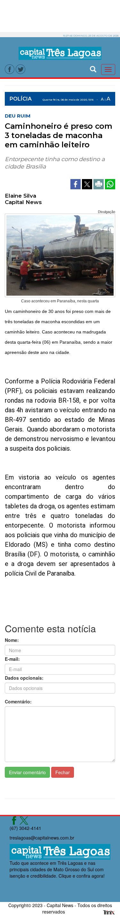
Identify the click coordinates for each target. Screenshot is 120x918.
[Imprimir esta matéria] (99, 183)
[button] (93, 68)
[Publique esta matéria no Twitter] (87, 183)
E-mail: (12, 659)
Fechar (62, 772)
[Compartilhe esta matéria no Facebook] (76, 183)
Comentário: (18, 701)
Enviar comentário (27, 772)
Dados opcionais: (24, 678)
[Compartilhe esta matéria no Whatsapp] (110, 183)
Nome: (12, 640)
